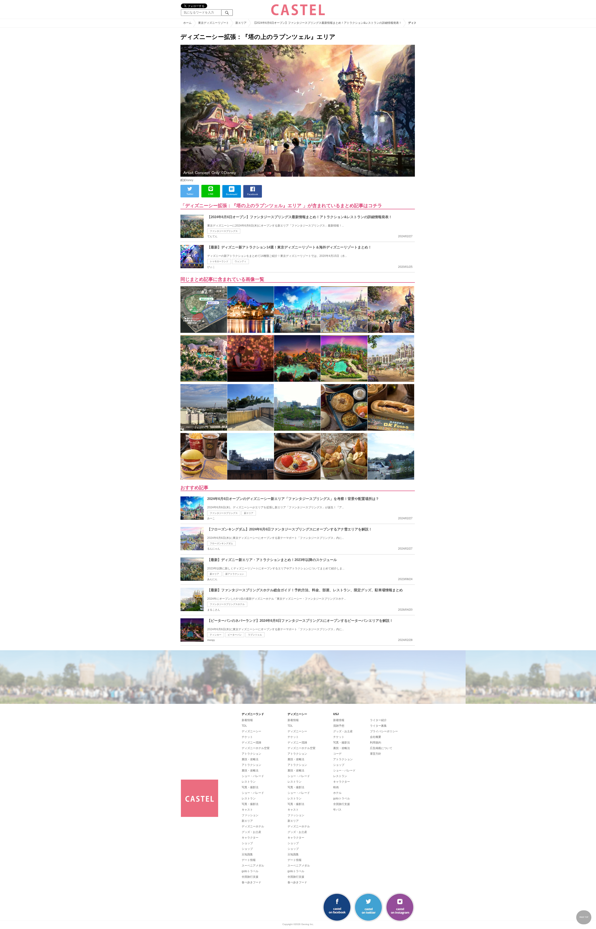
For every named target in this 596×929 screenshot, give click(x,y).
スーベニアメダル (253, 865)
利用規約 (375, 742)
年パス (337, 809)
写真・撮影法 (250, 787)
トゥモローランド (219, 261)
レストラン (249, 781)
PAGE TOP (583, 917)
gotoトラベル (250, 871)
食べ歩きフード (251, 882)
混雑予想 (338, 725)
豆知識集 (247, 854)
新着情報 (247, 720)
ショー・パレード (253, 776)
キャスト (247, 809)
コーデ (337, 753)
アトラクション (251, 753)
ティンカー (215, 634)
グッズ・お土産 (251, 832)
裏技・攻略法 (250, 759)
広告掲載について (381, 748)
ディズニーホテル (253, 826)
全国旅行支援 (250, 876)
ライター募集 (378, 725)
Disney (188, 180)
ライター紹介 (378, 720)
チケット (247, 737)
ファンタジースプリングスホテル (227, 604)
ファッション (250, 815)
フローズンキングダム (221, 543)
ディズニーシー (251, 731)
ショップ (247, 843)
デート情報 (249, 860)
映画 (336, 787)
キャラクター (250, 837)
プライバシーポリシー (384, 731)
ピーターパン (235, 634)
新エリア (248, 513)
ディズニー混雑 (251, 742)
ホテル (337, 793)
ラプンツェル (255, 634)
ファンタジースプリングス (224, 231)
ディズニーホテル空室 (256, 748)
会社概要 (375, 737)
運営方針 (375, 753)
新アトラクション (234, 574)
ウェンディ (240, 261)
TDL (244, 725)
